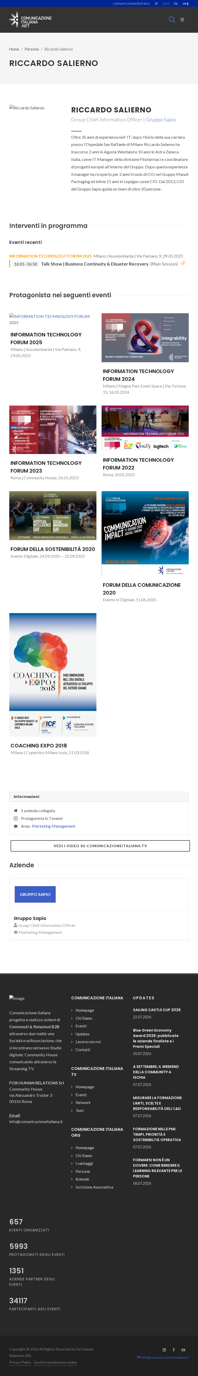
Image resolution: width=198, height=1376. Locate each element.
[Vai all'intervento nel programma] (183, 263)
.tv (175, 3)
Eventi (81, 1026)
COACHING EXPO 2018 (39, 745)
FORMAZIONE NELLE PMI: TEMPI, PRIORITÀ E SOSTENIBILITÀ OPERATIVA (157, 1134)
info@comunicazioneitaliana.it (165, 1357)
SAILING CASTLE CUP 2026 (157, 1009)
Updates (83, 1034)
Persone (31, 49)
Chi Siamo (84, 1018)
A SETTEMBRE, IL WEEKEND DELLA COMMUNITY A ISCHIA (156, 1072)
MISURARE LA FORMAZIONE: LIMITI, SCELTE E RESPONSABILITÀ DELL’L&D (158, 1103)
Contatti (83, 1049)
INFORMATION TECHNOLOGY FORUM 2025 (50, 256)
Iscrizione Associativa (94, 1187)
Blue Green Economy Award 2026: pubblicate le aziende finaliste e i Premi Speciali (156, 1038)
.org (185, 3)
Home (14, 49)
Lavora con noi (88, 1041)
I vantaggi (84, 1163)
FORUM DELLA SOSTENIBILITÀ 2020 (53, 549)
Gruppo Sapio (161, 119)
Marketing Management (53, 825)
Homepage (85, 1010)
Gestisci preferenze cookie (55, 1362)
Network (83, 1102)
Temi (80, 1110)
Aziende (82, 1179)
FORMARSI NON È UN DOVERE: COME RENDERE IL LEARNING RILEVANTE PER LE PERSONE (157, 1168)
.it (156, 3)
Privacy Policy (20, 1362)
